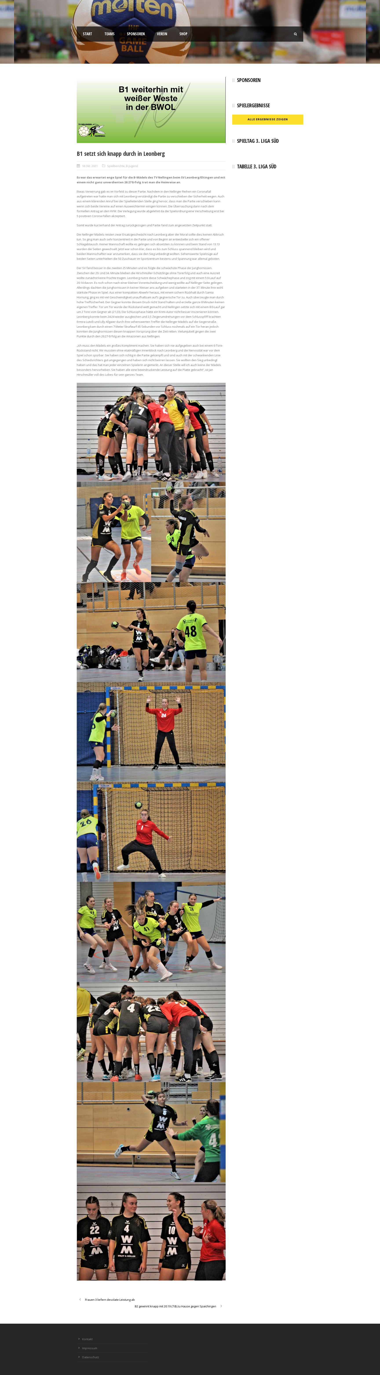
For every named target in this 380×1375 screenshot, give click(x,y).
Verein (162, 33)
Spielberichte (116, 166)
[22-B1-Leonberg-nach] (151, 110)
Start (87, 33)
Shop (183, 33)
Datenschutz (90, 1357)
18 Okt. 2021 (90, 166)
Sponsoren (136, 33)
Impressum (89, 1348)
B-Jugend (132, 166)
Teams (109, 33)
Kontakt (87, 1339)
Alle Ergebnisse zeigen (268, 119)
